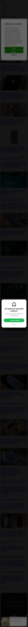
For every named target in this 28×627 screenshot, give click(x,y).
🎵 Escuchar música (14, 320)
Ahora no (14, 324)
